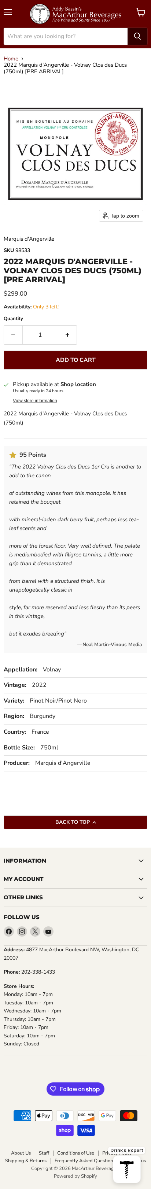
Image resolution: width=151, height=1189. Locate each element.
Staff (44, 1153)
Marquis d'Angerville (29, 238)
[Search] (137, 36)
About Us (21, 1153)
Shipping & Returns (26, 1161)
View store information (35, 400)
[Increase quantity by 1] (67, 334)
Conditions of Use (75, 1153)
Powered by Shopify (75, 1176)
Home (11, 59)
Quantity (13, 319)
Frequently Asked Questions (85, 1161)
